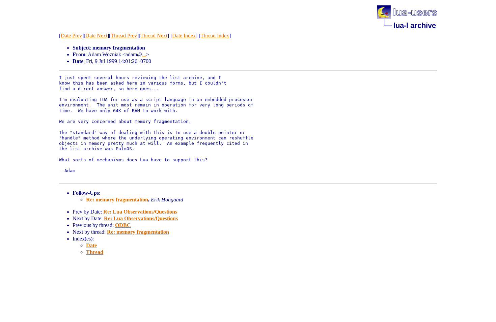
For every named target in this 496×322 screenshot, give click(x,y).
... (144, 54)
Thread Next (153, 35)
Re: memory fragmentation (117, 199)
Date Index (184, 35)
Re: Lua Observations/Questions (140, 212)
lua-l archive (414, 25)
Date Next (96, 35)
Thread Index (214, 35)
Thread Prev (124, 35)
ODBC (123, 225)
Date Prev (71, 35)
